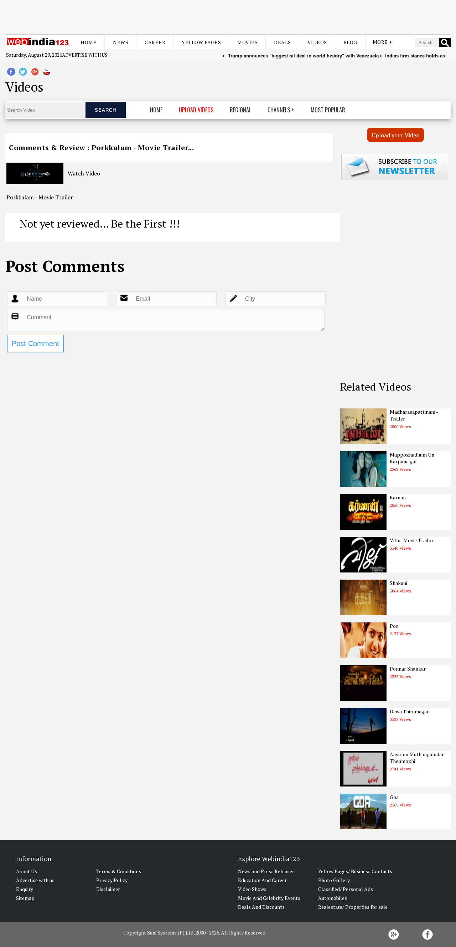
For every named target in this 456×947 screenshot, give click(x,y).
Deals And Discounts (261, 906)
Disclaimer (108, 889)
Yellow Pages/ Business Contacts (355, 871)
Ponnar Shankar (408, 668)
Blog (350, 42)
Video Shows (252, 889)
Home (89, 42)
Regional (240, 110)
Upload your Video (395, 135)
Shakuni (398, 583)
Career (155, 42)
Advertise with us (84, 55)
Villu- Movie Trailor (412, 540)
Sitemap (25, 898)
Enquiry (24, 889)
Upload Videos (196, 110)
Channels (279, 110)
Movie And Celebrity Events (269, 898)
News (120, 42)
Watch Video (84, 173)
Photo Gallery (334, 880)
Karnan (398, 497)
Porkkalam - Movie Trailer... (143, 147)
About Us (26, 871)
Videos (317, 42)
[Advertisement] (228, 17)
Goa (394, 797)
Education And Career (262, 880)
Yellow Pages (201, 42)
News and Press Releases (266, 871)
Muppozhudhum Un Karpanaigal (412, 458)
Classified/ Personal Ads (345, 889)
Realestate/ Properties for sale (353, 906)
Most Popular (328, 110)
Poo (394, 625)
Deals (282, 42)
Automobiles (332, 898)
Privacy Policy (112, 880)
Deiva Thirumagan (410, 711)
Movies (247, 42)
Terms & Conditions (118, 871)
